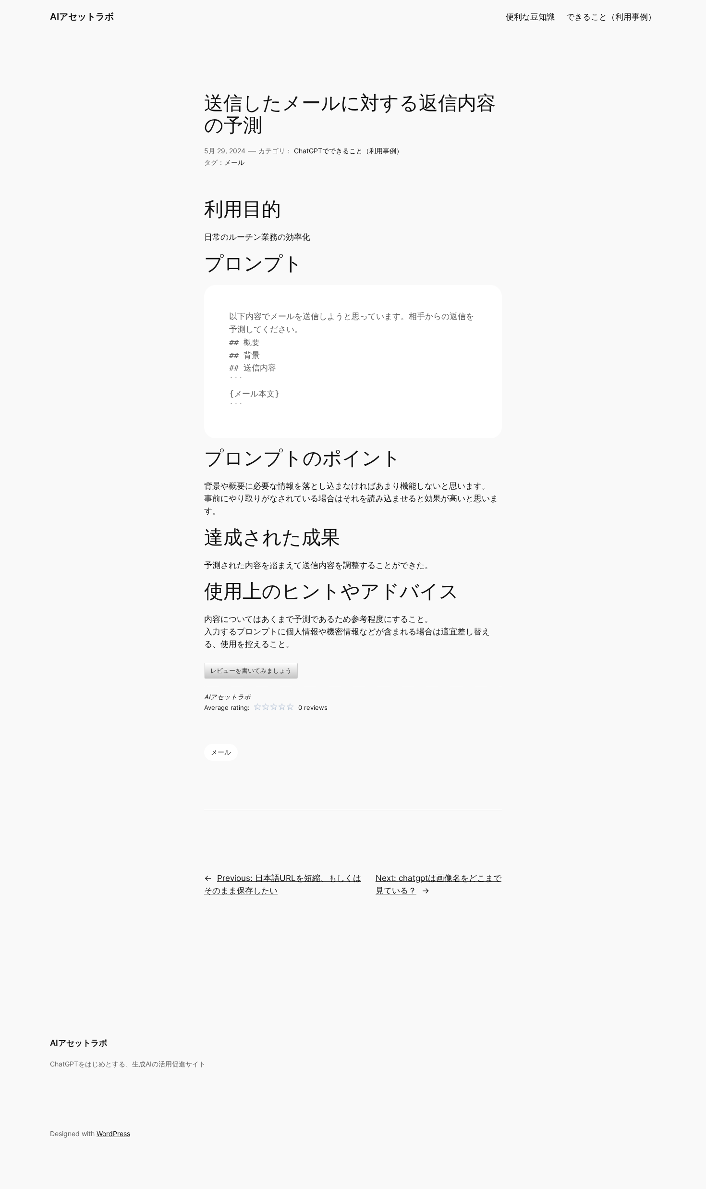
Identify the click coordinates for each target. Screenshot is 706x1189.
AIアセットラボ (82, 16)
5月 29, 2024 (224, 151)
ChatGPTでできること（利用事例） (348, 151)
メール (234, 162)
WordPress (113, 1133)
